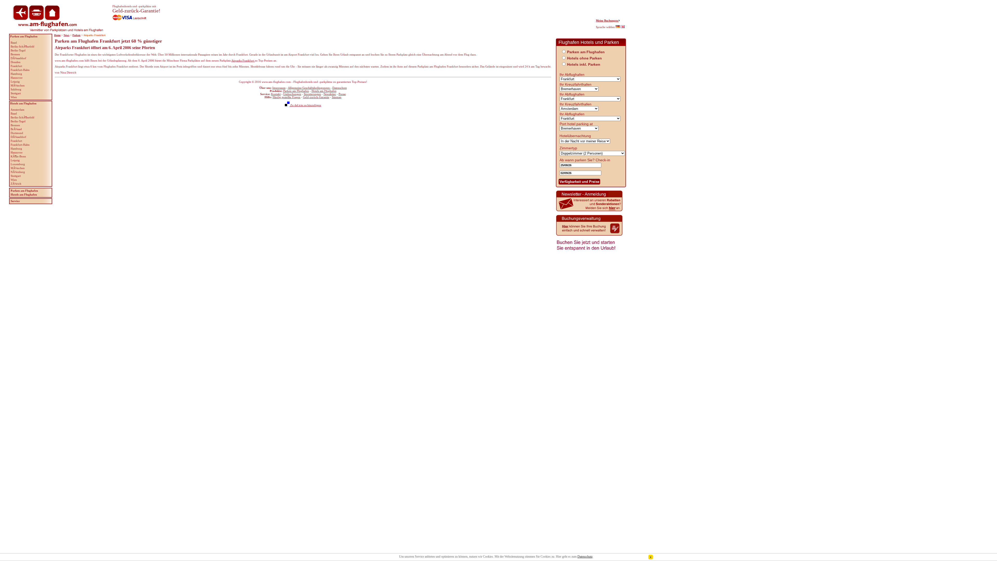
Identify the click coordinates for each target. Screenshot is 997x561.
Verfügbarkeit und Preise (579, 182)
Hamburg (16, 73)
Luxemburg (18, 164)
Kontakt (276, 94)
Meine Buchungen (607, 20)
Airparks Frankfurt (243, 60)
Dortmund (17, 133)
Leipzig (15, 81)
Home (57, 35)
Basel (14, 42)
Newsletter (330, 94)
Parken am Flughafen (296, 90)
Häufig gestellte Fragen (286, 97)
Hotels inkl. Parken (583, 64)
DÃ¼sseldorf (18, 58)
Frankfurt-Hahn (20, 69)
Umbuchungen (292, 94)
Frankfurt (16, 66)
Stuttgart (16, 93)
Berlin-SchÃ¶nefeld (22, 46)
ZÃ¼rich (16, 183)
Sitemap (336, 97)
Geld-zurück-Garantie (316, 97)
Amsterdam (17, 109)
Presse (342, 94)
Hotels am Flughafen (324, 90)
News (66, 35)
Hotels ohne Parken (584, 58)
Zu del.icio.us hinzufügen (305, 105)
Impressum (279, 87)
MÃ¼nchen (18, 85)
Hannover (17, 77)
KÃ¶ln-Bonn (18, 156)
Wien (14, 97)
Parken (76, 35)
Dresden (16, 62)
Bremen (15, 54)
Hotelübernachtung (575, 136)
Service (15, 201)
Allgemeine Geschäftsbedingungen (309, 87)
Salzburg (16, 89)
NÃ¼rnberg (18, 171)
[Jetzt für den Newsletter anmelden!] (589, 210)
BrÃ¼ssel (16, 129)
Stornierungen (312, 94)
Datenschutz (339, 87)
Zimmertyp (568, 148)
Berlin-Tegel (18, 50)
